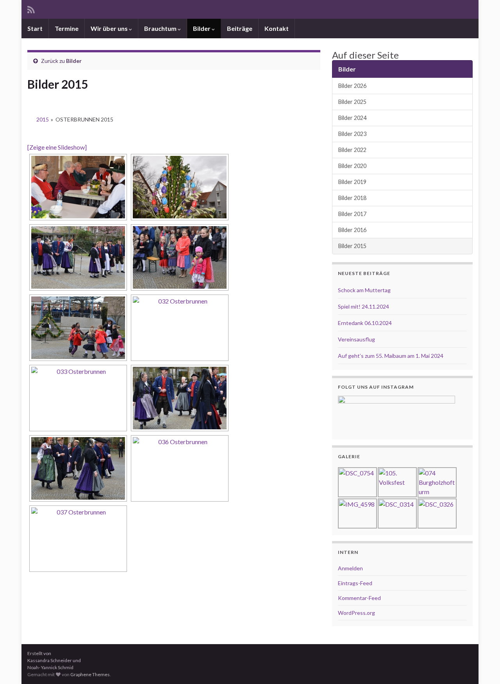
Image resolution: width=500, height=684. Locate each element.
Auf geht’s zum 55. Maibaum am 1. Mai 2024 (390, 355)
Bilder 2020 (352, 166)
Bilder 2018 (352, 198)
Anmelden (350, 568)
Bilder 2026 (352, 85)
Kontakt (276, 28)
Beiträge (239, 28)
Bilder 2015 (352, 246)
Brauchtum (161, 28)
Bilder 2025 (352, 101)
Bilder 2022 (352, 149)
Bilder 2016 (352, 230)
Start (35, 28)
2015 (42, 119)
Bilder (202, 28)
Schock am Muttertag (364, 290)
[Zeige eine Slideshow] (57, 147)
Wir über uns (110, 28)
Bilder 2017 (352, 214)
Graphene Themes (90, 674)
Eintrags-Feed (355, 583)
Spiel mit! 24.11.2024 (363, 306)
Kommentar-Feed (359, 598)
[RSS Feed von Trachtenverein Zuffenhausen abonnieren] (31, 8)
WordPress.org (356, 612)
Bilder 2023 (352, 133)
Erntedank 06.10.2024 (365, 323)
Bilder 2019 (352, 182)
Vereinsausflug (356, 339)
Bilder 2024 (352, 117)
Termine (67, 28)
